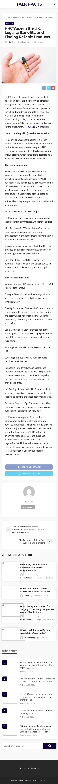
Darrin (11, 42)
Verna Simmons (26, 619)
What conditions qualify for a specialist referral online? (35, 631)
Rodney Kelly (29, 637)
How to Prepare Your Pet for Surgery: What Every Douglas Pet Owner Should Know (37, 609)
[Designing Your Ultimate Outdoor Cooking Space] (10, 714)
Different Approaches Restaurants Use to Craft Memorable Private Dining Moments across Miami (36, 729)
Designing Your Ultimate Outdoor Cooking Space (36, 712)
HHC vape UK (32, 126)
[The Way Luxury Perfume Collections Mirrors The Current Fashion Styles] (10, 682)
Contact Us (24, 768)
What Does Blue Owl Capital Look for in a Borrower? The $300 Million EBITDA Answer (36, 665)
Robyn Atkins (26, 578)
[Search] (53, 4)
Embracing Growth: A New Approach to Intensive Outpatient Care (33, 567)
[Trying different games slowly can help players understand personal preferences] (10, 698)
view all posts (28, 507)
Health (9, 23)
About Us (35, 768)
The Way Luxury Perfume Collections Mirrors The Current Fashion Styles (37, 680)
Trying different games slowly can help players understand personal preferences (36, 697)
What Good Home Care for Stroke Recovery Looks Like (35, 590)
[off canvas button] (3, 4)
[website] (29, 512)
